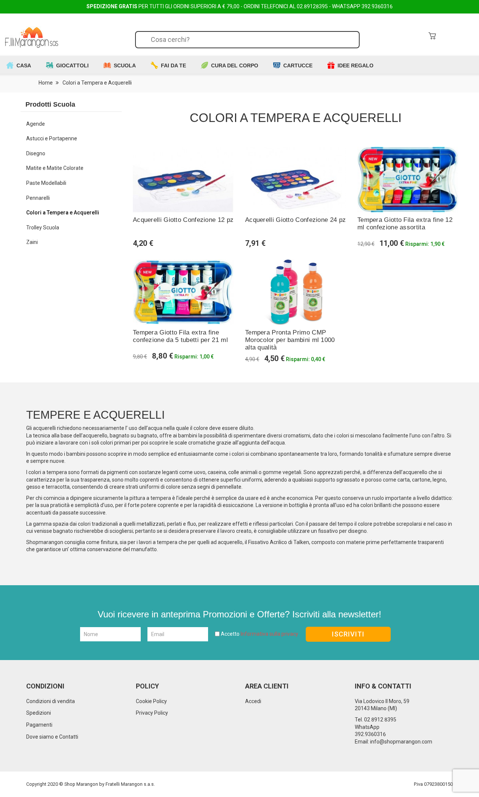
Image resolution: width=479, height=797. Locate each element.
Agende (35, 124)
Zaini (32, 242)
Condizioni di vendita (50, 701)
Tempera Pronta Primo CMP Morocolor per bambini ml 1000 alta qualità (290, 340)
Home (45, 83)
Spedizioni (38, 713)
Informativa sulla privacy (269, 634)
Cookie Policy (151, 701)
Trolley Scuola (42, 227)
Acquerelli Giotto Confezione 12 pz (183, 219)
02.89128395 (312, 6)
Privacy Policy (152, 713)
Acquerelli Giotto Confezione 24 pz (295, 219)
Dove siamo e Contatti (52, 737)
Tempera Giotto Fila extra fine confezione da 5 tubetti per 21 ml (180, 336)
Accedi (253, 701)
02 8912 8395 (380, 720)
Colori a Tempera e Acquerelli (62, 213)
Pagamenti (39, 725)
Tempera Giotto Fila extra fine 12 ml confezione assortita (404, 223)
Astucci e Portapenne (51, 138)
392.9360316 (377, 6)
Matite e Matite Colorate (54, 168)
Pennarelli (38, 198)
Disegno (35, 153)
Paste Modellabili (46, 183)
